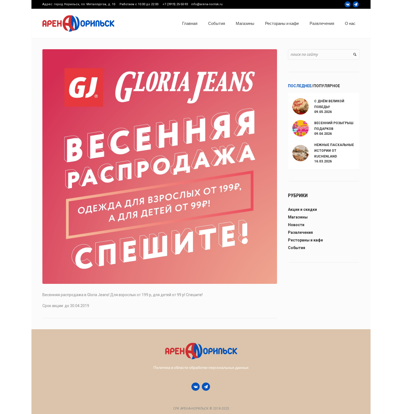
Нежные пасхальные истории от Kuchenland (334, 150)
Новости (296, 225)
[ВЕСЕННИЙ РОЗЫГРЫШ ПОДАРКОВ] (300, 128)
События (296, 248)
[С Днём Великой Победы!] (300, 106)
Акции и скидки (302, 209)
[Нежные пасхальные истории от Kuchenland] (300, 152)
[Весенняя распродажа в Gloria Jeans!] (159, 166)
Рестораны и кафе (305, 240)
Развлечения (300, 232)
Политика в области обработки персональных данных (201, 367)
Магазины (298, 217)
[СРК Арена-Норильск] (201, 351)
